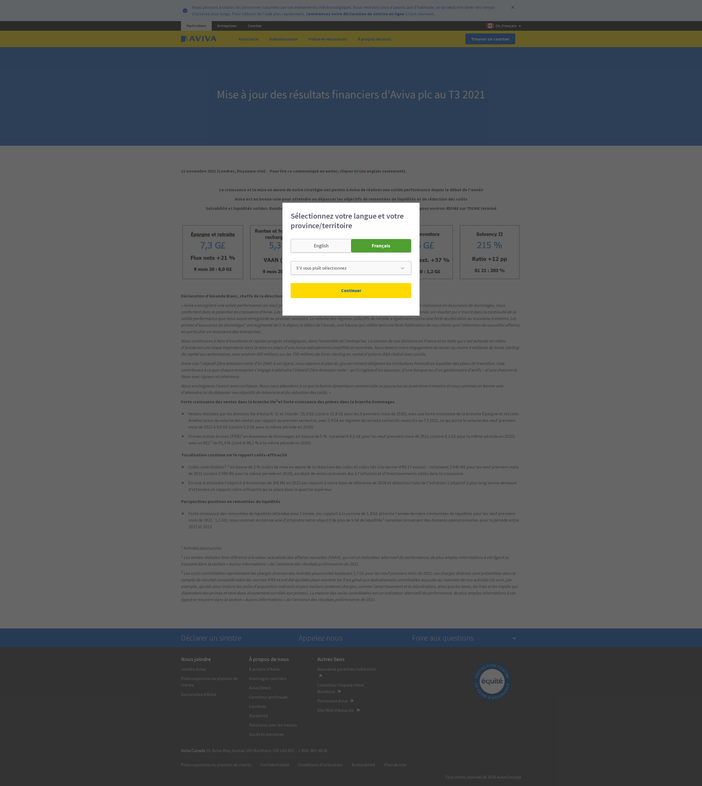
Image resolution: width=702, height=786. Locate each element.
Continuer (351, 290)
